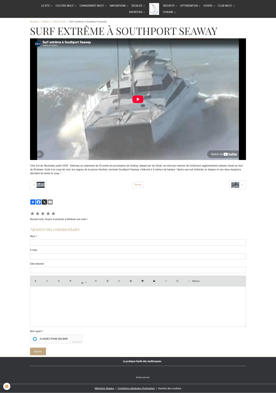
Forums (168, 12)
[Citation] (96, 281)
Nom (32, 236)
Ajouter (38, 351)
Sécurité (169, 5)
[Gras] (36, 281)
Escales (137, 5)
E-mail (33, 250)
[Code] (166, 281)
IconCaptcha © (77, 342)
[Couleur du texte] (84, 282)
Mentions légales (104, 388)
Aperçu (196, 281)
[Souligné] (59, 281)
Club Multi (225, 5)
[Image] (143, 281)
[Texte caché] (131, 281)
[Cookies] (6, 386)
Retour (138, 184)
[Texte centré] (108, 281)
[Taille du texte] (71, 281)
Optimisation (189, 5)
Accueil (34, 21)
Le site (45, 5)
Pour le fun (60, 21)
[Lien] (120, 281)
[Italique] (48, 281)
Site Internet (37, 263)
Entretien (136, 12)
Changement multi (92, 5)
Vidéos (46, 21)
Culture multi (65, 5)
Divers (208, 5)
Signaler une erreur (143, 377)
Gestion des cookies (169, 388)
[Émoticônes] (178, 281)
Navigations (118, 5)
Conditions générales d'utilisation (136, 388)
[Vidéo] (155, 281)
